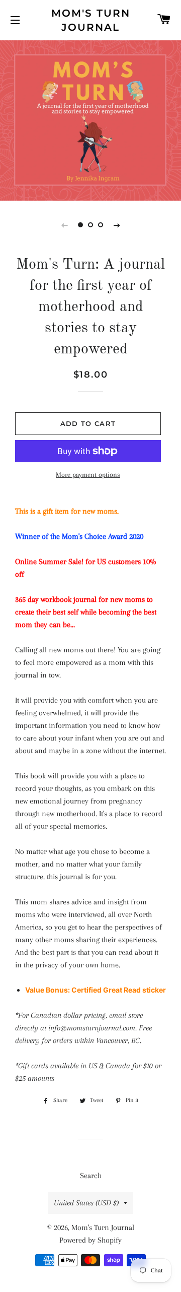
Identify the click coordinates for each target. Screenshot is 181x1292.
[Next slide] (117, 225)
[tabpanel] (90, 119)
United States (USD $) (86, 1202)
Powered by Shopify (90, 1240)
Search (91, 1175)
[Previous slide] (64, 225)
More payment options (88, 474)
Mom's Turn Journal (90, 20)
